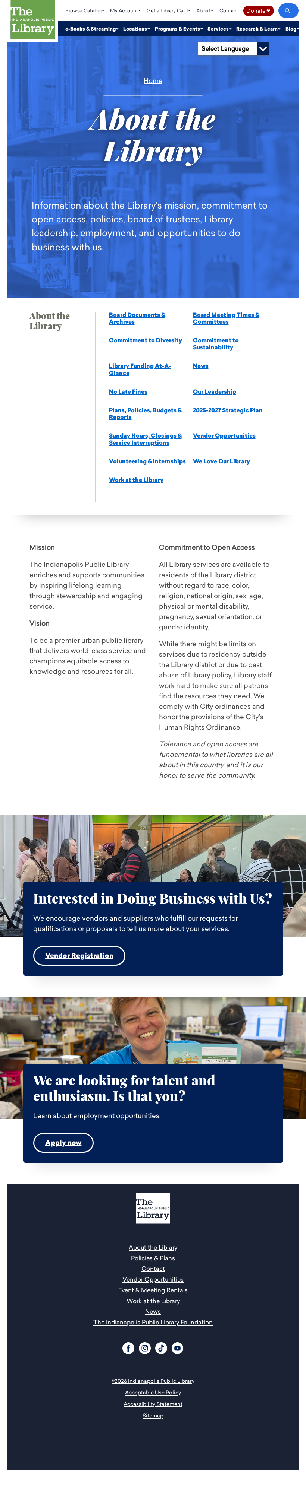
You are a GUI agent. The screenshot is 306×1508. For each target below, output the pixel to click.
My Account (124, 10)
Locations (135, 28)
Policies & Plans (153, 1258)
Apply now (63, 1142)
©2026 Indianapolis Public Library (153, 1380)
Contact (228, 10)
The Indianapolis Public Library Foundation (153, 1322)
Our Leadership (214, 392)
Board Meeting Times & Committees (226, 318)
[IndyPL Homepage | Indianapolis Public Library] (32, 21)
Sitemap (153, 1415)
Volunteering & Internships (147, 461)
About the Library (153, 1247)
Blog (291, 28)
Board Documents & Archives (137, 318)
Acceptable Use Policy (153, 1392)
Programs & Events (178, 28)
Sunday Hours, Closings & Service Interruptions (145, 439)
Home (153, 80)
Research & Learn (257, 28)
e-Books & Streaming (91, 28)
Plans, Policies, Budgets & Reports (145, 414)
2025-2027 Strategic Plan (228, 410)
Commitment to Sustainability (216, 344)
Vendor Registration (79, 955)
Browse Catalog (84, 10)
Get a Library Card (168, 10)
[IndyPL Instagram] (145, 1347)
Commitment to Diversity (145, 340)
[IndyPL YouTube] (178, 1347)
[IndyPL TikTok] (161, 1347)
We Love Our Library (221, 461)
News (201, 366)
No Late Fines (128, 392)
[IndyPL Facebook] (128, 1347)
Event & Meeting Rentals (153, 1290)
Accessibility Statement (153, 1403)
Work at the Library (136, 480)
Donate (258, 10)
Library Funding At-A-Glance (140, 369)
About (204, 10)
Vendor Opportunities (224, 436)
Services (218, 28)
